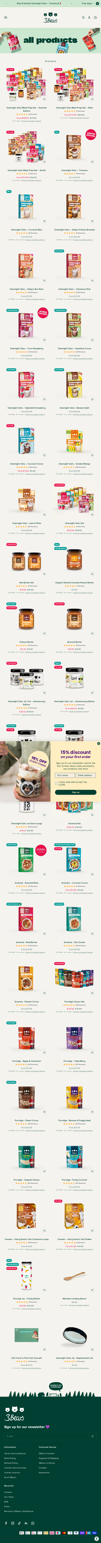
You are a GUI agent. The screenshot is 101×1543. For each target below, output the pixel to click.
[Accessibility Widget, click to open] (97, 1539)
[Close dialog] (98, 743)
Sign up (75, 792)
